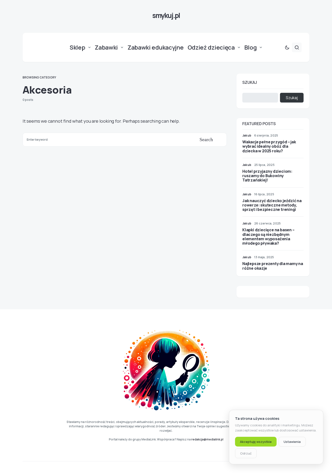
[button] (287, 47)
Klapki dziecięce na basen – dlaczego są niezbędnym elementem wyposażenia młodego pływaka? (268, 236)
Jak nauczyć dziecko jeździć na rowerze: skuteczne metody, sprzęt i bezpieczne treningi (272, 205)
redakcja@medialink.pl (207, 439)
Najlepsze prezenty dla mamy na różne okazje (272, 266)
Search (206, 139)
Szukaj (249, 82)
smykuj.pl (166, 15)
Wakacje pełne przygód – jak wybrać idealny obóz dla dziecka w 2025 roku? (269, 146)
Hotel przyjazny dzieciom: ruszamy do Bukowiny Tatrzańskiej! (267, 176)
